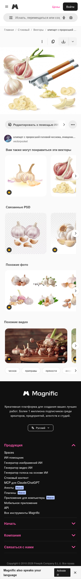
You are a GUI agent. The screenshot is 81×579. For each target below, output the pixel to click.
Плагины (14, 493)
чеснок (12, 370)
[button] (40, 428)
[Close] (75, 572)
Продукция (13, 445)
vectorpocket (20, 141)
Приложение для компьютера (29, 497)
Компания (12, 535)
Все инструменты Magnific (22, 513)
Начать (10, 523)
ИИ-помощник (13, 457)
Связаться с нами (19, 547)
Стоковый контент (16, 477)
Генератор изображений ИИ (23, 462)
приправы (31, 370)
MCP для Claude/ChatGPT (22, 482)
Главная (9, 29)
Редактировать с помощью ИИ (35, 124)
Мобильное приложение (20, 503)
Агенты (13, 487)
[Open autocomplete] (9, 17)
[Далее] (64, 124)
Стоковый (23, 29)
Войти (70, 7)
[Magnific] (40, 394)
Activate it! (61, 572)
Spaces (9, 452)
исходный (28, 55)
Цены (56, 7)
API (6, 508)
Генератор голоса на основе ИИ (26, 472)
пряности (51, 370)
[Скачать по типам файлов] (73, 41)
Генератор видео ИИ (18, 467)
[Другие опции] (42, 41)
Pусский (40, 428)
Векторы (38, 29)
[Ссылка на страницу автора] (8, 139)
